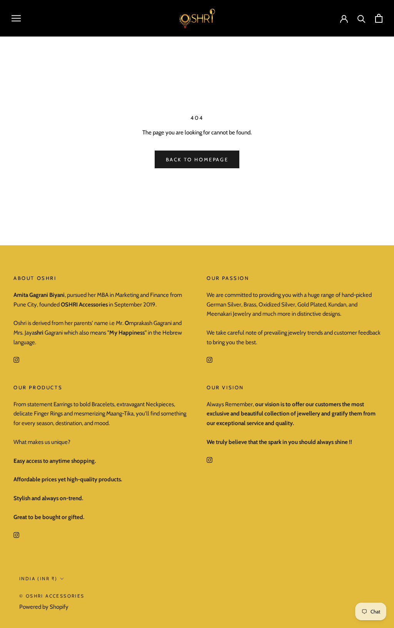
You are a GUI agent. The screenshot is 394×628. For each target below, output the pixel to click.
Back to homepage (197, 159)
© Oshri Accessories (52, 596)
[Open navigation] (16, 18)
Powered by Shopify (43, 606)
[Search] (361, 18)
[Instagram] (16, 360)
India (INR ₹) (38, 578)
